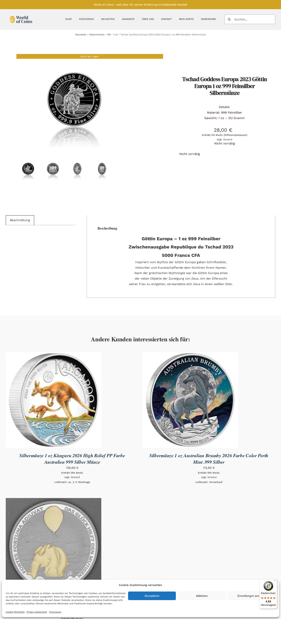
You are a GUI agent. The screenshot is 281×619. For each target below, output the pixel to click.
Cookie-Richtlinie (15, 612)
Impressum (55, 612)
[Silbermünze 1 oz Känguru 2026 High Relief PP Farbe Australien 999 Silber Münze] (53, 355)
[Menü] (275, 581)
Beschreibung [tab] (20, 220)
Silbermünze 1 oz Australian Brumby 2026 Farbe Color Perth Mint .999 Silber (208, 458)
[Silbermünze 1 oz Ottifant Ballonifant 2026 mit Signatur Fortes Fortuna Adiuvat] (53, 500)
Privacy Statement (37, 612)
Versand (227, 139)
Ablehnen (202, 595)
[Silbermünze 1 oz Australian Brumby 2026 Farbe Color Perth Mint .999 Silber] (190, 355)
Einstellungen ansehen (251, 595)
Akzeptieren (152, 595)
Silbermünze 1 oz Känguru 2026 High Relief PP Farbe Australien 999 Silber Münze (72, 458)
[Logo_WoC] (21, 15)
